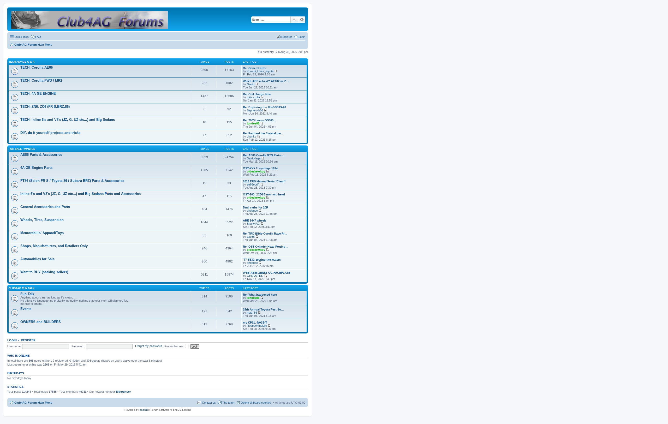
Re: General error (254, 68)
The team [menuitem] (228, 402)
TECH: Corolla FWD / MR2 (41, 80)
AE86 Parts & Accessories (41, 155)
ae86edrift (253, 184)
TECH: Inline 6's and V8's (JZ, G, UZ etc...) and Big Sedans (67, 120)
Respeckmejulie (257, 325)
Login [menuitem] (302, 36)
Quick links (22, 36)
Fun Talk (27, 294)
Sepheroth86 (255, 110)
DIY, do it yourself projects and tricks (50, 133)
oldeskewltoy (256, 171)
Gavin (250, 84)
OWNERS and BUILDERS (40, 322)
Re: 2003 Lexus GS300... (259, 120)
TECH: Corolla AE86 (36, 67)
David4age (253, 158)
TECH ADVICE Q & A (21, 61)
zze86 (251, 236)
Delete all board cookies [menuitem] (256, 402)
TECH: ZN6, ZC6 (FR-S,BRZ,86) (45, 107)
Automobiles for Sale (37, 259)
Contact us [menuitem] (209, 402)
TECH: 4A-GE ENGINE (38, 93)
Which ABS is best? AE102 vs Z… (266, 81)
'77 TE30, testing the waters (262, 259)
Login (12, 340)
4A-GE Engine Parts (36, 168)
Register (28, 340)
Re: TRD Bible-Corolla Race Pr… (265, 233)
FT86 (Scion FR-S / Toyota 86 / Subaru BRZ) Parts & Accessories (72, 181)
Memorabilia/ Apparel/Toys (42, 233)
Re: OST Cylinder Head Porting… (265, 246)
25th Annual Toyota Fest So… (263, 309)
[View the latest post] (275, 71)
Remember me (174, 346)
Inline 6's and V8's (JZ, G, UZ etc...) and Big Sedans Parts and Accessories (80, 194)
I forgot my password (148, 346)
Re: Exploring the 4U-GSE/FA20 (264, 107)
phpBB (144, 409)
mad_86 (252, 312)
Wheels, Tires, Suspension (42, 220)
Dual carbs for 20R (255, 207)
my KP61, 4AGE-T (255, 322)
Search (294, 19)
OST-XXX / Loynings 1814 (260, 168)
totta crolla (253, 97)
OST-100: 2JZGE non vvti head (264, 194)
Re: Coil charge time (257, 94)
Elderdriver (123, 391)
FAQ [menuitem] (38, 36)
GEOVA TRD (255, 275)
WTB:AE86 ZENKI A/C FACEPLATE (266, 272)
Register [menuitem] (286, 36)
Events (25, 309)
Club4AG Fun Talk (21, 288)
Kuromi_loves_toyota (260, 71)
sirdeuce (252, 210)
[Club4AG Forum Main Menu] (90, 19)
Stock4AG (253, 223)
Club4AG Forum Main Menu (33, 402)
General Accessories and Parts (45, 207)
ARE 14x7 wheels (254, 220)
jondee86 (253, 123)
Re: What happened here (260, 294)
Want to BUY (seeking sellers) (44, 272)
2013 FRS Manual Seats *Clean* (264, 181)
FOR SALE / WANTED (22, 148)
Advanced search (301, 19)
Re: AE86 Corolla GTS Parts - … (264, 155)
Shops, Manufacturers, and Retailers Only (54, 246)
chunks (251, 136)
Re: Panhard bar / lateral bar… (263, 133)
